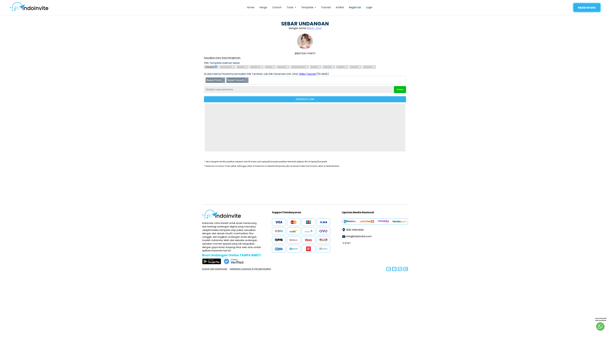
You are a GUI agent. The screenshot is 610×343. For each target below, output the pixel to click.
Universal (210, 67)
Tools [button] (290, 7)
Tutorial (326, 7)
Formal (354, 67)
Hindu (269, 67)
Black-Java (314, 28)
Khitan (314, 67)
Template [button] (307, 7)
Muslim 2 (255, 67)
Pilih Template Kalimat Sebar (222, 63)
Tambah (399, 89)
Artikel (340, 7)
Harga (263, 7)
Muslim (241, 67)
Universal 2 (226, 67)
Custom (368, 67)
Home (250, 7)
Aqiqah (328, 67)
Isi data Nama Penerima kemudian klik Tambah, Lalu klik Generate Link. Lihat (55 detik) (266, 74)
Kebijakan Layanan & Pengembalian (250, 268)
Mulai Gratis (587, 8)
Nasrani (282, 67)
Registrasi (355, 7)
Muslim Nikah (298, 67)
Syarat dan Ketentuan (214, 268)
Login (369, 7)
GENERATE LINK (305, 99)
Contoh (276, 7)
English (341, 67)
